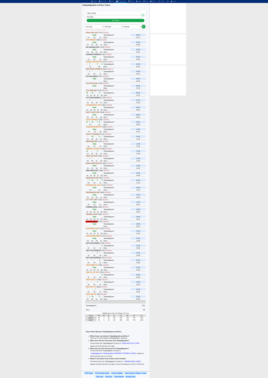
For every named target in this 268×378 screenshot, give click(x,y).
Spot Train (103, 1)
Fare (146, 1)
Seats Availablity (117, 373)
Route (132, 1)
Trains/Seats (122, 1)
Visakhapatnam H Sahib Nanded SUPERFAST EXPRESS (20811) (113, 353)
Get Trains (115, 20)
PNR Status (89, 373)
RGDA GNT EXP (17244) (130, 343)
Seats (139, 1)
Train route (99, 376)
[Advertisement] (168, 18)
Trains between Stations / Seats (135, 373)
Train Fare (108, 376)
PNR (111, 1)
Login (174, 1)
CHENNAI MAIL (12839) (132, 361)
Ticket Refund (119, 376)
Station (154, 1)
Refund (162, 1)
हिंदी (168, 1)
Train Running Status (102, 373)
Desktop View (130, 376)
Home (95, 1)
